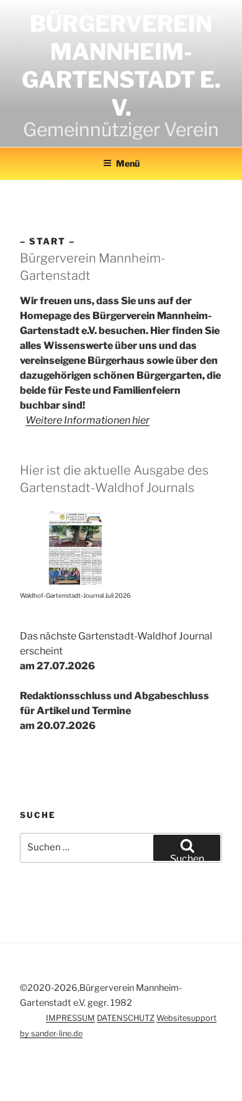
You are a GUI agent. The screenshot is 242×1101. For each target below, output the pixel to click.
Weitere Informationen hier (87, 420)
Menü (128, 163)
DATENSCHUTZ (126, 1018)
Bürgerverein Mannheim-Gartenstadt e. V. (121, 65)
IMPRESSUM (70, 1018)
